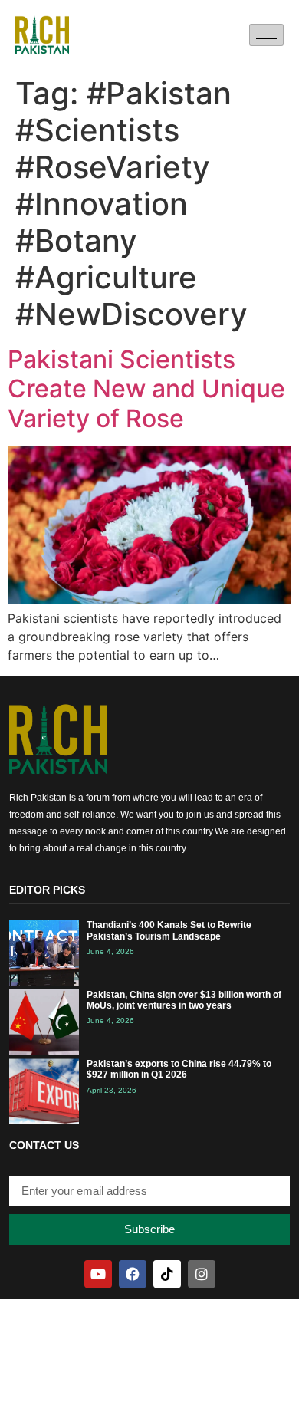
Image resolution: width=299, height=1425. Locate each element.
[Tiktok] (167, 1274)
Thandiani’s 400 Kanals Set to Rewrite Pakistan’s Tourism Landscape (169, 930)
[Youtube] (98, 1274)
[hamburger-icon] (266, 35)
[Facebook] (132, 1274)
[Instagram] (201, 1274)
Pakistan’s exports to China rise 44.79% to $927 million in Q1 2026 (179, 1069)
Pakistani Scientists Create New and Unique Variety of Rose (146, 388)
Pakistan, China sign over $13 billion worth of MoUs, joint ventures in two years (184, 1000)
